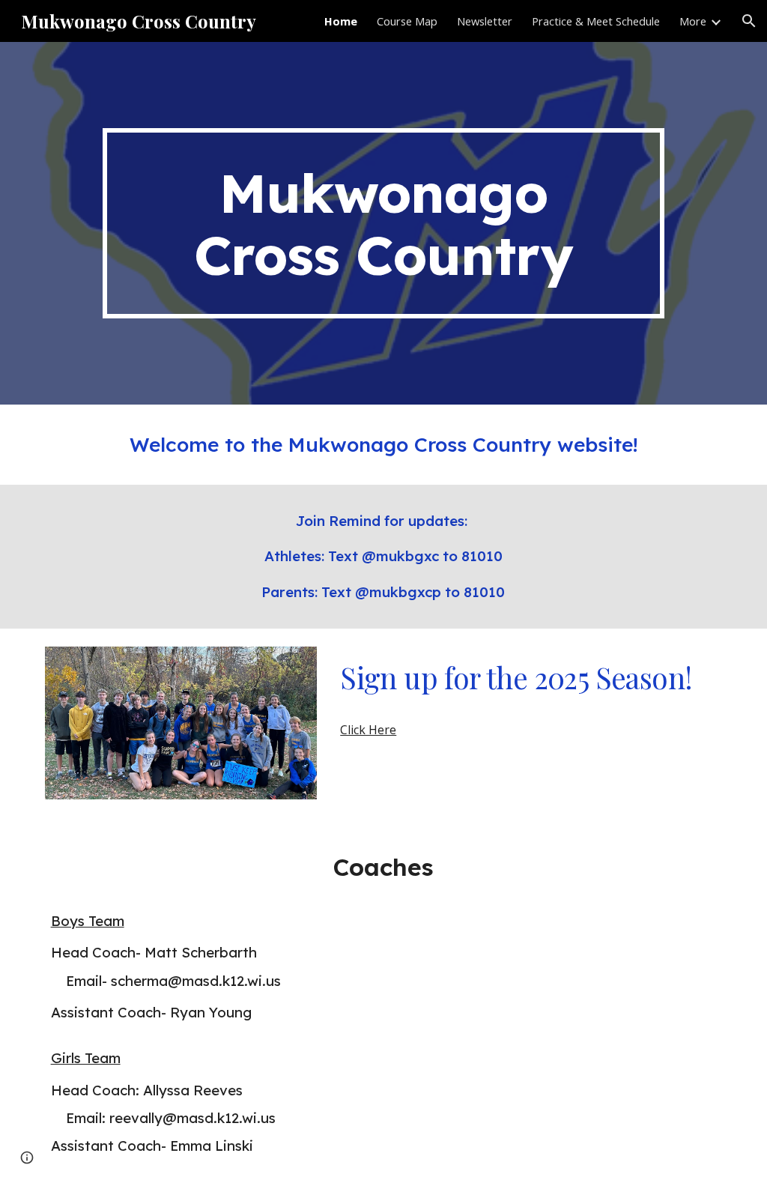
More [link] (692, 20)
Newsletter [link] (484, 20)
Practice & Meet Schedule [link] (596, 20)
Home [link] (340, 20)
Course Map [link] (407, 20)
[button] (749, 21)
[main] (383, 223)
